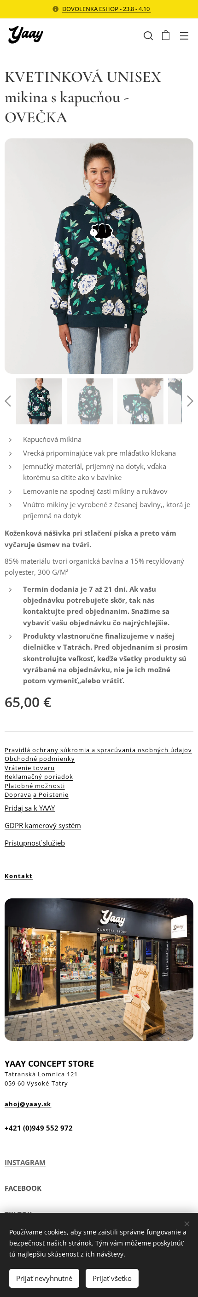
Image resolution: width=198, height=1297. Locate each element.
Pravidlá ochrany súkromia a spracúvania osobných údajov (98, 750)
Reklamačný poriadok (39, 776)
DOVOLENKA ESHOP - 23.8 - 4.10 (106, 9)
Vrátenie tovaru (30, 768)
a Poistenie (50, 794)
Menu (184, 35)
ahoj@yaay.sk (28, 1104)
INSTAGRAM (25, 1162)
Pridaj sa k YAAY (30, 807)
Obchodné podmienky (40, 758)
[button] (147, 35)
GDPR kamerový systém (43, 825)
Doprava (18, 794)
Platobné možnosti (35, 786)
